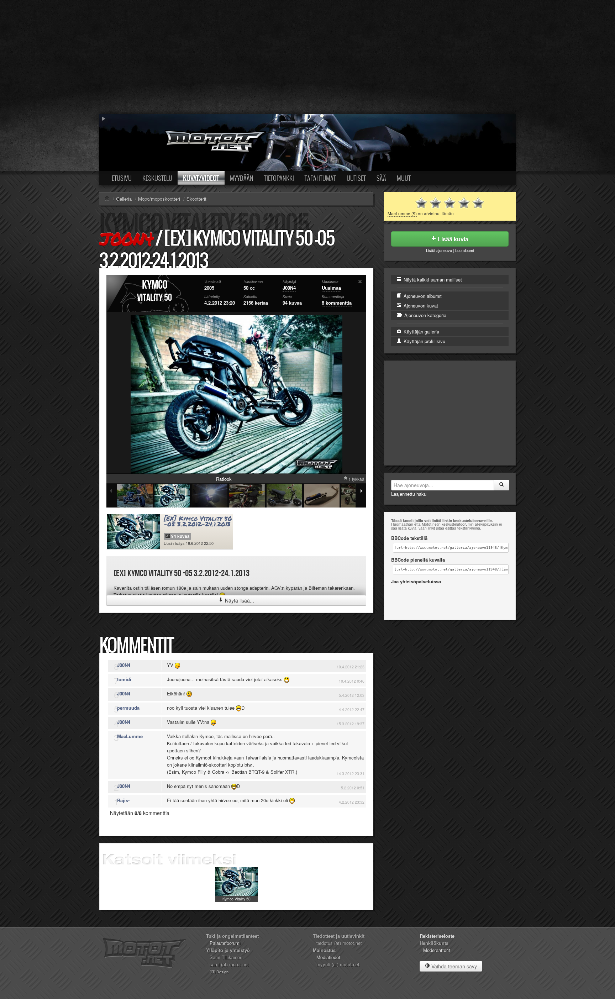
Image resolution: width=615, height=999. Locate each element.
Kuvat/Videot (201, 178)
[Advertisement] (307, 57)
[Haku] (501, 485)
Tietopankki (279, 178)
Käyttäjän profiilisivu (423, 341)
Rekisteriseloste (437, 935)
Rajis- (123, 800)
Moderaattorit (436, 950)
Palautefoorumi (225, 943)
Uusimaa (331, 287)
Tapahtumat (320, 178)
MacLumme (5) (402, 213)
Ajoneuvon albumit (422, 296)
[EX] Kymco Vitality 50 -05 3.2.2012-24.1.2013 (198, 521)
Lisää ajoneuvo (439, 250)
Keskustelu (157, 178)
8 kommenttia (337, 302)
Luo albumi (464, 250)
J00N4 (126, 238)
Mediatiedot (328, 957)
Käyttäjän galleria (420, 331)
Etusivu (122, 178)
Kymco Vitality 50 (236, 898)
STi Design (219, 971)
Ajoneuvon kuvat (420, 305)
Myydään (241, 178)
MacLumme (130, 736)
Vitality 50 (154, 298)
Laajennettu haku (408, 493)
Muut (404, 178)
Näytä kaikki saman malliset (432, 279)
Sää (381, 178)
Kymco (154, 285)
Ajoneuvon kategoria (424, 315)
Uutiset (356, 178)
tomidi (124, 679)
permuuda (128, 707)
